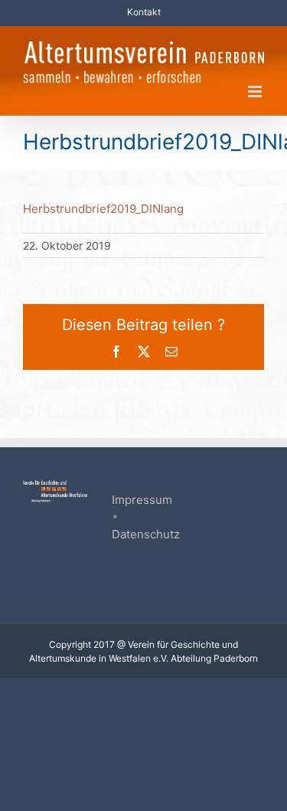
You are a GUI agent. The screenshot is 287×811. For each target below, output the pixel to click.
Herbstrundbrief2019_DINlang (103, 208)
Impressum (142, 499)
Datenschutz (146, 534)
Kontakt (144, 12)
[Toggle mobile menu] (256, 91)
